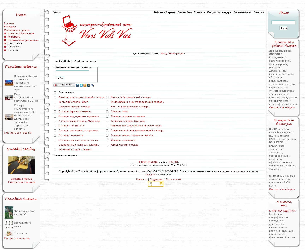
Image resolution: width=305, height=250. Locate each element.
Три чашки (20, 233)
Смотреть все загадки (21, 182)
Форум (211, 12)
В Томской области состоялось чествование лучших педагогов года (26, 83)
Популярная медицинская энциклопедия (136, 125)
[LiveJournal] (92, 85)
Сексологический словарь (75, 106)
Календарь (224, 12)
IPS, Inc (173, 161)
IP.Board (153, 161)
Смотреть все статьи (17, 238)
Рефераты (14, 36)
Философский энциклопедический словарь (137, 102)
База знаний (173, 179)
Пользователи (242, 12)
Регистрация (176, 53)
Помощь (259, 12)
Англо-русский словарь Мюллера (79, 121)
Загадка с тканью (21, 178)
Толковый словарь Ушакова (75, 149)
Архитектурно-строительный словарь (81, 97)
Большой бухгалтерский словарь (131, 97)
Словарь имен (119, 111)
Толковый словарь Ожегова (128, 121)
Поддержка (157, 179)
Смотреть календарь (282, 107)
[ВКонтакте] (77, 85)
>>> (295, 104)
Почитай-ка (185, 12)
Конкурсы (10, 26)
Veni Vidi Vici (63, 61)
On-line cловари (85, 61)
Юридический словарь (125, 144)
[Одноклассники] (85, 85)
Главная (9, 23)
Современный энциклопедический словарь (137, 130)
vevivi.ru (150, 174)
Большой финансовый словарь (130, 106)
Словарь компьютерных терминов (132, 135)
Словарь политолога (71, 125)
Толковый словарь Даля (73, 102)
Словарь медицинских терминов (79, 116)
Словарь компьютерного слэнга (78, 140)
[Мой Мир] (89, 85)
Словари (199, 12)
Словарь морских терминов (128, 116)
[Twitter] (81, 85)
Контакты (142, 179)
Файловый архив (164, 12)
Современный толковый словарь (79, 144)
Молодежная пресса (16, 30)
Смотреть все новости (17, 132)
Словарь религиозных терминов (78, 130)
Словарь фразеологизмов (75, 111)
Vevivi (57, 12)
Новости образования (21, 33)
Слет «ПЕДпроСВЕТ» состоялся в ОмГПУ (26, 97)
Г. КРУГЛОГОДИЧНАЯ (282, 210)
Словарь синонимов (71, 135)
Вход (164, 53)
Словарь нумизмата (123, 140)
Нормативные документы (23, 40)
